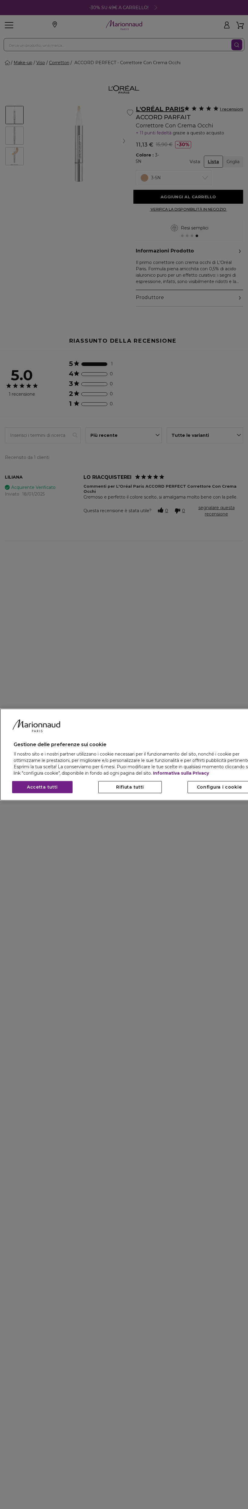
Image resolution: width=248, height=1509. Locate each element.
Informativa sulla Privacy (181, 773)
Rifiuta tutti (130, 787)
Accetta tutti (42, 787)
